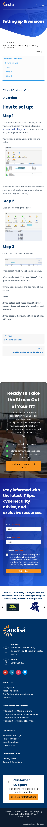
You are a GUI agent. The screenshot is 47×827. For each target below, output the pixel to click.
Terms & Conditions (12, 762)
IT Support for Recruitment (16, 717)
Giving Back (8, 687)
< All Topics (9, 42)
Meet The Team (11, 690)
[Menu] (43, 5)
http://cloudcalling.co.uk (15, 129)
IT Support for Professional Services (20, 714)
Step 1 (8, 67)
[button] (39, 51)
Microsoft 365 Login (12, 735)
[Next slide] (44, 607)
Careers (7, 697)
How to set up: (11, 63)
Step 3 (9, 76)
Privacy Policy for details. (27, 564)
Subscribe (23, 571)
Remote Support (11, 738)
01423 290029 (17, 662)
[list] (23, 607)
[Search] (36, 5)
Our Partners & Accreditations (18, 694)
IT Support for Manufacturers (17, 711)
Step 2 (9, 71)
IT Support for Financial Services (18, 720)
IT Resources (9, 745)
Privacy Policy (9, 758)
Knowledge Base (11, 742)
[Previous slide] (2, 607)
